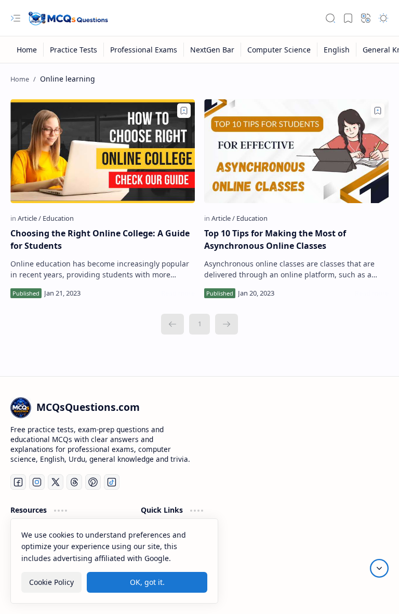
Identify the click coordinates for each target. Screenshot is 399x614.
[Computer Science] (279, 50)
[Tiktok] (111, 482)
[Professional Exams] (144, 50)
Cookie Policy (51, 582)
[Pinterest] (93, 482)
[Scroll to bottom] (379, 568)
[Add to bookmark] (184, 110)
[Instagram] (37, 482)
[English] (336, 50)
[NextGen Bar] (212, 50)
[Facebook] (18, 482)
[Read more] (178, 293)
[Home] (27, 50)
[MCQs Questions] (67, 18)
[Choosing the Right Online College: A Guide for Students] (102, 151)
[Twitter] (55, 482)
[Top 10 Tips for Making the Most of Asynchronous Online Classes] (296, 151)
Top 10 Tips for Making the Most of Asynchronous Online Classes (275, 239)
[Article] (29, 218)
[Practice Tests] (74, 50)
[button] (15, 18)
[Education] (58, 218)
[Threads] (74, 482)
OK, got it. (147, 582)
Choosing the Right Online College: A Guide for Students (100, 239)
